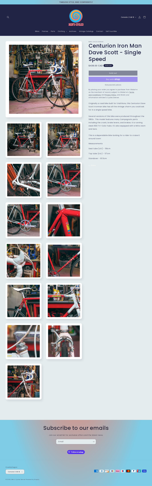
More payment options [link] (113, 85)
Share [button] (93, 165)
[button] (8, 17)
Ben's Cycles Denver (18, 479)
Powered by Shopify (32, 479)
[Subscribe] (93, 441)
